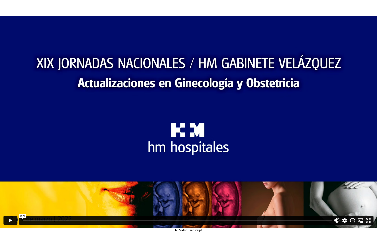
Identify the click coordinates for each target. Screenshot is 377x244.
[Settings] (344, 220)
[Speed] (352, 220)
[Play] (10, 220)
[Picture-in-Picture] (360, 220)
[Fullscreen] (368, 220)
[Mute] (336, 220)
